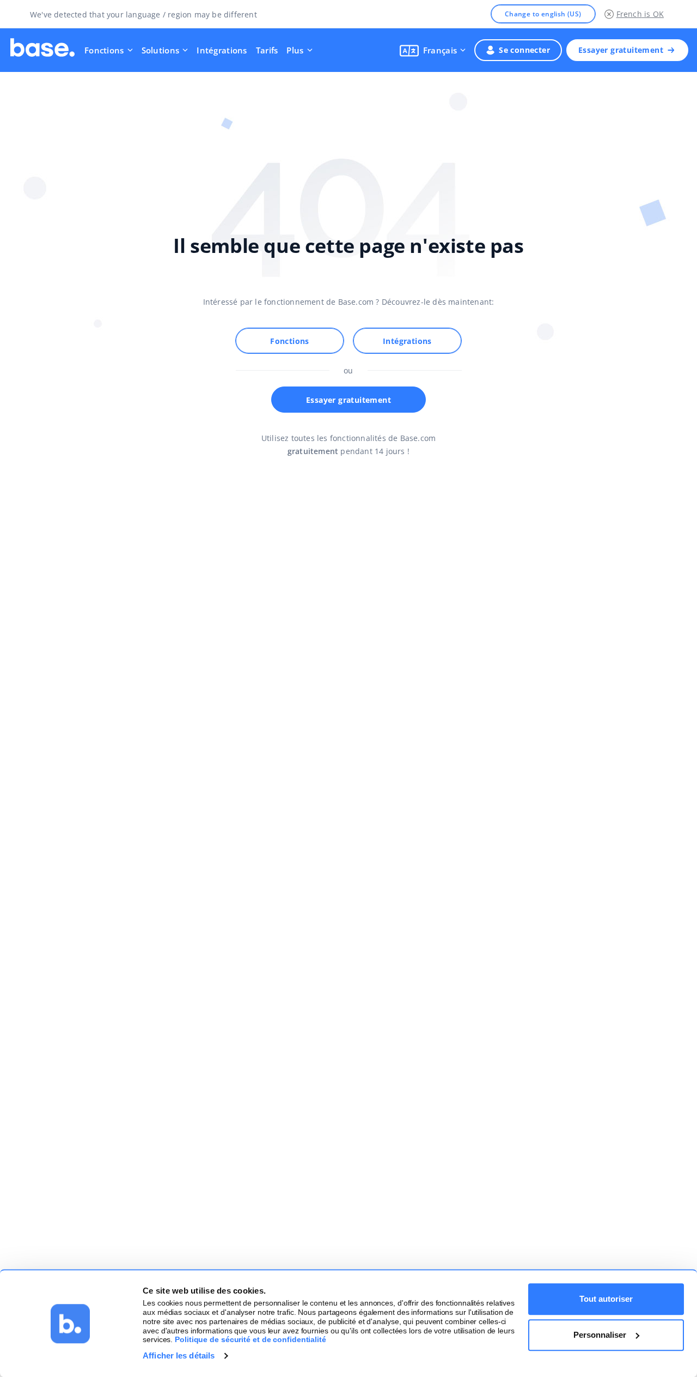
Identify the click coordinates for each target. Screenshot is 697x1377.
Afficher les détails (179, 1355)
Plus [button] (294, 50)
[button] (432, 50)
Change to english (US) (543, 14)
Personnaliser (599, 1334)
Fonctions (289, 341)
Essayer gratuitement (620, 50)
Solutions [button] (161, 50)
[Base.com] (42, 50)
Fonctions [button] (104, 50)
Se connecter (524, 50)
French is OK (640, 14)
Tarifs (267, 50)
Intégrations (222, 50)
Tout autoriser (606, 1298)
